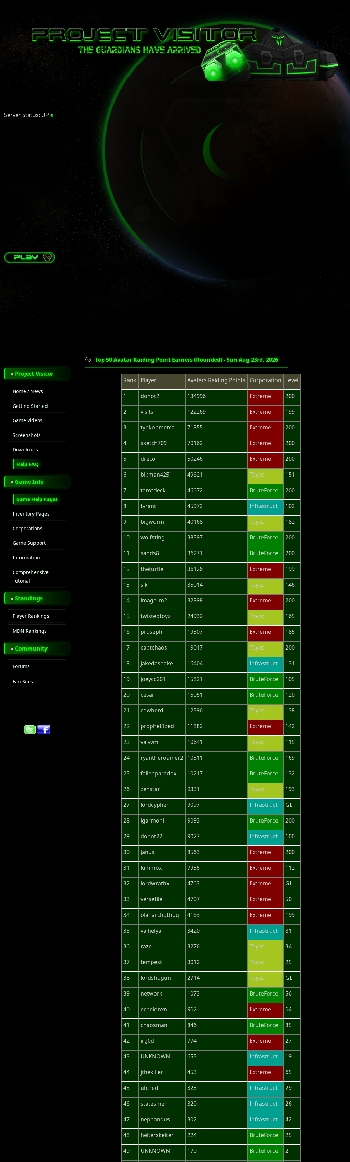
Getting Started (30, 406)
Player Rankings (31, 616)
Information (26, 557)
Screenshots (27, 435)
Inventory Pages (31, 513)
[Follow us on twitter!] (30, 732)
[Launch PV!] (29, 261)
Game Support (29, 542)
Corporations (27, 528)
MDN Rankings (30, 631)
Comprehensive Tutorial (31, 576)
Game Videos (27, 420)
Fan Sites (23, 681)
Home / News (28, 391)
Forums (21, 666)
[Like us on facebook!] (43, 732)
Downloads (25, 449)
